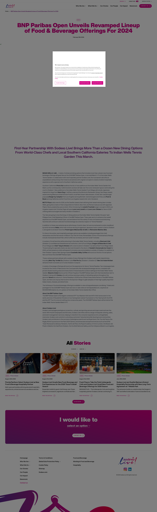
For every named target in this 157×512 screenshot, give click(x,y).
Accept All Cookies (97, 82)
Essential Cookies (85, 82)
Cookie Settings (60, 82)
